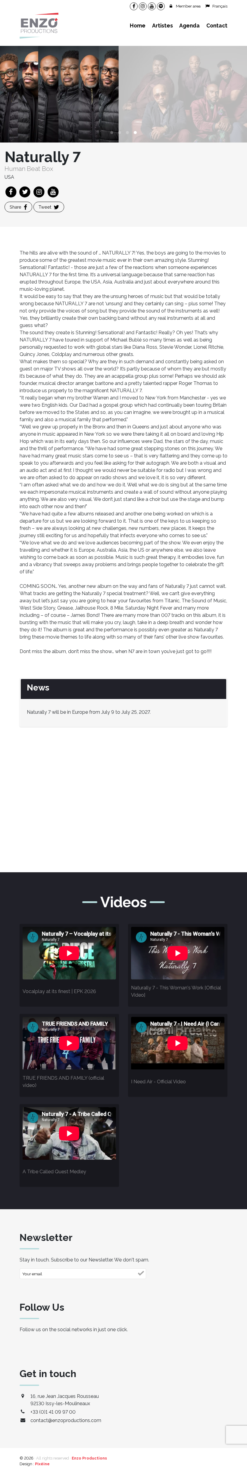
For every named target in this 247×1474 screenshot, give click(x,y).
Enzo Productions (89, 1458)
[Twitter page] (26, 191)
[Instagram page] (40, 191)
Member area (188, 6)
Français (219, 6)
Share (15, 207)
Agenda (189, 25)
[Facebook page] (12, 191)
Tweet (45, 207)
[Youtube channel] (53, 191)
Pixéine (42, 1464)
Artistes (162, 25)
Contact (216, 25)
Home (137, 25)
